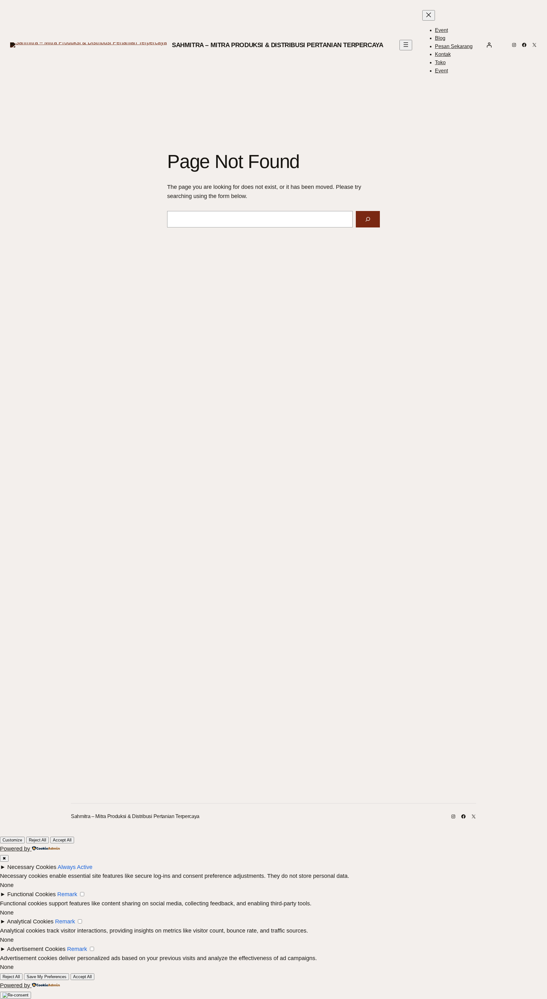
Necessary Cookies (31, 867)
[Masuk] (489, 45)
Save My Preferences (46, 976)
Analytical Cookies (30, 921)
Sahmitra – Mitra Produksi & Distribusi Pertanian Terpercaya (277, 44)
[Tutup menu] (428, 15)
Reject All (37, 840)
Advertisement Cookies (36, 949)
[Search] (368, 219)
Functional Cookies (31, 894)
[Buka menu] (405, 45)
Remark (67, 894)
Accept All (62, 840)
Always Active (75, 867)
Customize (12, 840)
